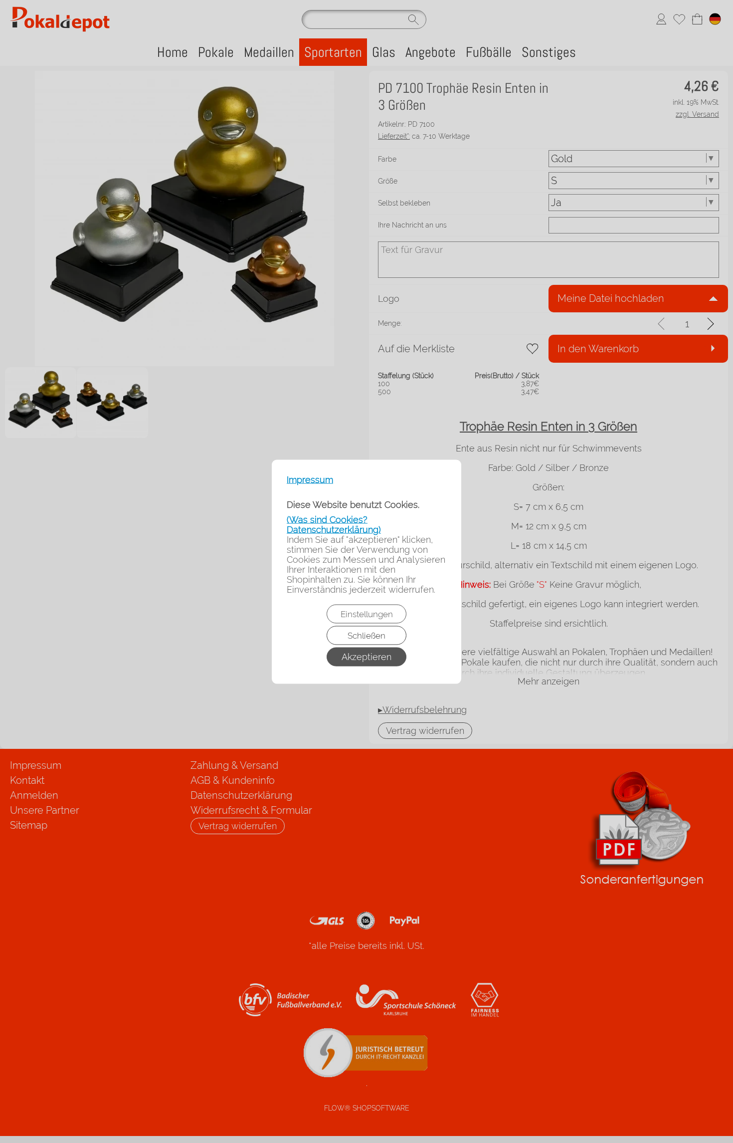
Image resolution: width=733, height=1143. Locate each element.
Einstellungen (367, 614)
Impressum (310, 479)
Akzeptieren (366, 656)
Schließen (366, 635)
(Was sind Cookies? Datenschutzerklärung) (334, 524)
